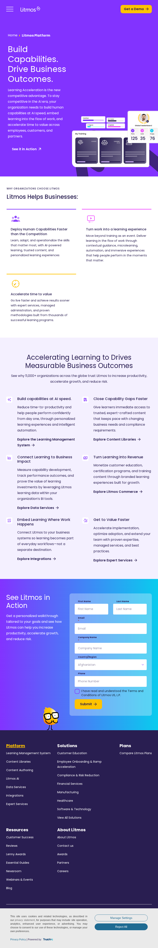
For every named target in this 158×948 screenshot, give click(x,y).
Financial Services (69, 784)
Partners (63, 863)
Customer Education (72, 753)
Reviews (11, 846)
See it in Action (24, 149)
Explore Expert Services (112, 560)
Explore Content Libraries (114, 439)
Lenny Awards (16, 854)
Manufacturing (68, 792)
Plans (125, 746)
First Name (84, 601)
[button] (9, 9)
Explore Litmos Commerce (115, 491)
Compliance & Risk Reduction (78, 775)
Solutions (67, 746)
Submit (86, 704)
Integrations (14, 795)
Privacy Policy (18, 939)
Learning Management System (28, 753)
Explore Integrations (34, 558)
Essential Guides (17, 863)
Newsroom (13, 871)
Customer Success (20, 837)
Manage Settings (121, 917)
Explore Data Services (35, 507)
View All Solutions (69, 818)
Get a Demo (134, 9)
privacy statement (25, 920)
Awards (62, 854)
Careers (63, 871)
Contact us (65, 846)
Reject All (121, 926)
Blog (9, 888)
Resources (17, 830)
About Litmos (71, 830)
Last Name (122, 601)
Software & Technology (74, 809)
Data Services (16, 787)
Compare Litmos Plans (136, 753)
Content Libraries (18, 762)
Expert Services (17, 804)
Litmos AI (12, 779)
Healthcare (65, 801)
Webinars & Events (19, 880)
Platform (15, 746)
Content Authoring (19, 770)
